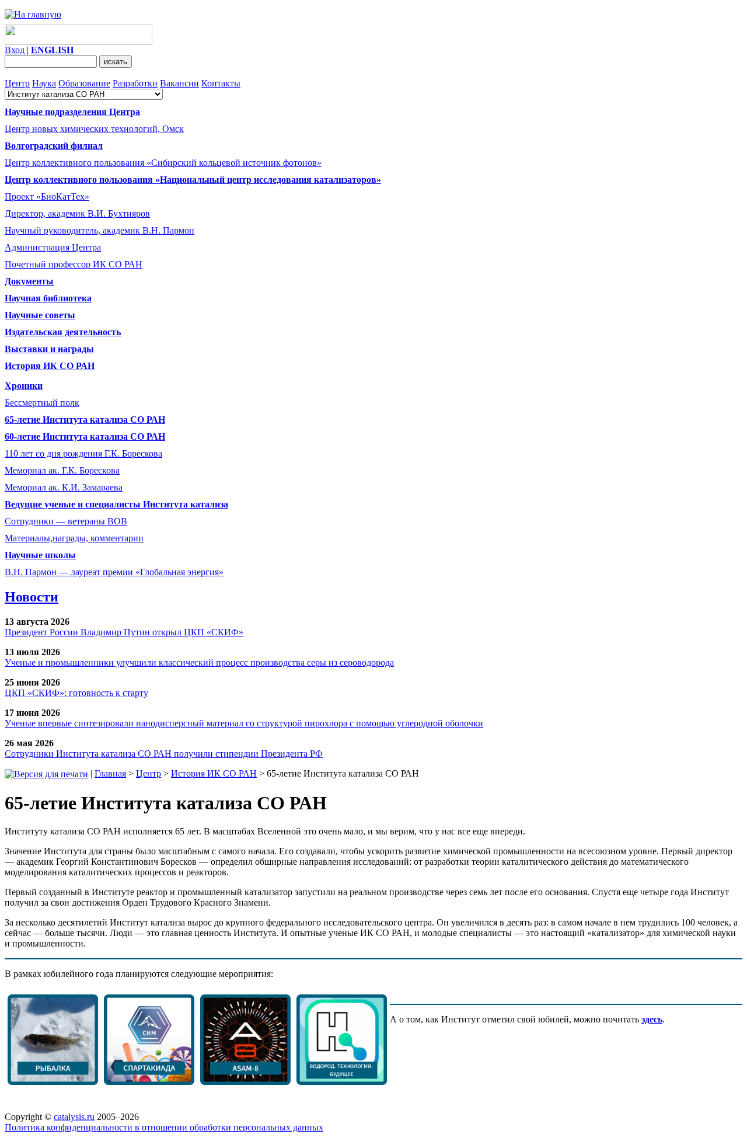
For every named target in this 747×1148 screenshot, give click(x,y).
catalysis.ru (74, 1117)
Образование (84, 83)
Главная (110, 773)
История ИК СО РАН (214, 773)
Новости (31, 596)
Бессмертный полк (42, 403)
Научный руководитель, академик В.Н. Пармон (99, 230)
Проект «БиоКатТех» (47, 196)
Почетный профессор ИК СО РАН (73, 264)
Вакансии (179, 83)
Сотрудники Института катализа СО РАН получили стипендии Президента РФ (164, 754)
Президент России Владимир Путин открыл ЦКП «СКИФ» (124, 632)
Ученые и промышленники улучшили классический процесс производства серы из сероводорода (199, 662)
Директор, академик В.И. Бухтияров (77, 213)
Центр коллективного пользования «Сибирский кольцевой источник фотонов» (163, 163)
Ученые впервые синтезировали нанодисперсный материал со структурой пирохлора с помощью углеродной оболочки (244, 723)
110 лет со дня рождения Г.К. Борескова (83, 453)
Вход (15, 50)
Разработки (135, 83)
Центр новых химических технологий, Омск (94, 129)
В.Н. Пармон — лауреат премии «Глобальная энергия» (114, 572)
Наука (44, 83)
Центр (17, 83)
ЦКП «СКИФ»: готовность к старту (76, 693)
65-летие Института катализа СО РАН (85, 420)
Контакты (220, 83)
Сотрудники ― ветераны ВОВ (66, 521)
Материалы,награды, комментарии (74, 538)
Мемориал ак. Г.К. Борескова (62, 470)
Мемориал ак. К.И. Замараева (64, 487)
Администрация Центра (53, 247)
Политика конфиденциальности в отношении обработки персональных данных (164, 1127)
